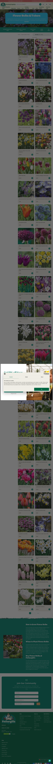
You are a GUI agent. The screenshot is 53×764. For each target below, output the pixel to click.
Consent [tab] (11, 376)
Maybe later (13, 393)
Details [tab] (26, 376)
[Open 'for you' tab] (49, 760)
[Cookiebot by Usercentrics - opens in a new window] (44, 374)
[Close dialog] (51, 365)
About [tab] (42, 376)
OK (41, 389)
